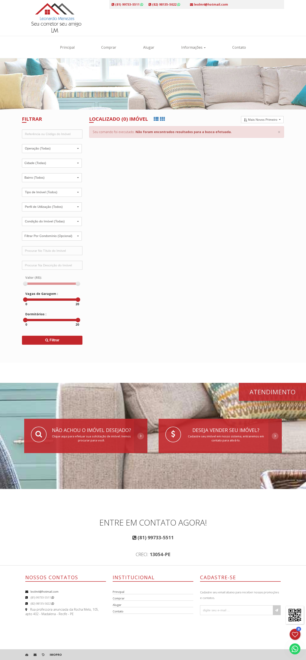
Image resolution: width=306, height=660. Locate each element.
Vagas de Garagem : (41, 294)
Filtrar (54, 340)
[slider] (25, 283)
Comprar (108, 47)
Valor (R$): (33, 277)
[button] (52, 148)
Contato (239, 47)
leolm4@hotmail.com (44, 592)
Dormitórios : (35, 314)
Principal (67, 47)
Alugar (148, 47)
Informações (192, 47)
